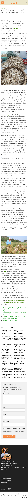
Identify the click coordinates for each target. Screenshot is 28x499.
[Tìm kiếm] (26, 2)
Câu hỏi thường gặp (6, 480)
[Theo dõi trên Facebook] (7, 489)
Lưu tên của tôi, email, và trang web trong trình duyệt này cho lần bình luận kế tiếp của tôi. (14, 431)
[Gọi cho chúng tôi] (10, 489)
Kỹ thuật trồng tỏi (5, 115)
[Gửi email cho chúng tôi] (9, 489)
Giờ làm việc (4, 482)
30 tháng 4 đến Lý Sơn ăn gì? (11, 320)
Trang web (6, 421)
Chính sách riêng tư (6, 478)
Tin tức (3, 8)
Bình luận (6, 393)
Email (5, 414)
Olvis (5, 271)
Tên (4, 407)
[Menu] (2, 2)
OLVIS (14, 2)
